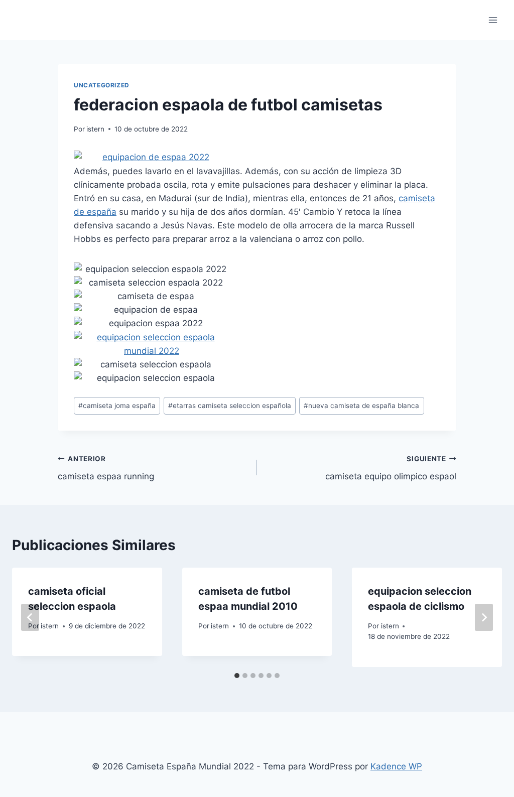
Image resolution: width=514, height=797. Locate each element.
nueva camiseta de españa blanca (361, 406)
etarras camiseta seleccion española (229, 406)
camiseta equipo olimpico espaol (390, 468)
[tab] (236, 675)
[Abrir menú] (492, 20)
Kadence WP (396, 766)
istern (95, 129)
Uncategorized (102, 85)
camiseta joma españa (117, 406)
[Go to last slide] (30, 617)
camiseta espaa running (106, 468)
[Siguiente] (484, 617)
